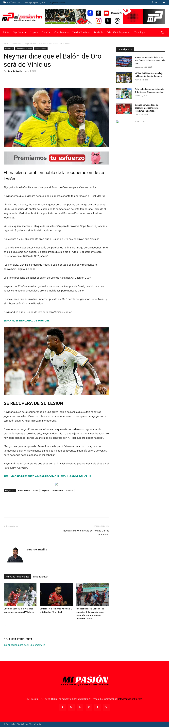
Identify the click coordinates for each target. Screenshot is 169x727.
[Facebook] (152, 3)
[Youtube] (164, 3)
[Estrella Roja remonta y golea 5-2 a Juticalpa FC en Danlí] (56, 594)
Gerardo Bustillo (14, 71)
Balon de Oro (24, 490)
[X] (160, 3)
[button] (162, 32)
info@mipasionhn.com (130, 698)
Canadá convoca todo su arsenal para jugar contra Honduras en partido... (146, 108)
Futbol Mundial (41, 48)
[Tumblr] (97, 707)
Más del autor (40, 576)
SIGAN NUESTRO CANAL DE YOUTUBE (27, 320)
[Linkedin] (80, 707)
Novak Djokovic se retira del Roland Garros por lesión (86, 532)
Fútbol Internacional (24, 48)
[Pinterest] (22, 78)
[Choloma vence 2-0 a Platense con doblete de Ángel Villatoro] (20, 594)
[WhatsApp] (29, 78)
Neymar (45, 490)
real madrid (57, 490)
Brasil (35, 490)
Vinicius (69, 490)
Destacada (16, 43)
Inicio (6, 43)
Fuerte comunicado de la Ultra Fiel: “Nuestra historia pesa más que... (150, 60)
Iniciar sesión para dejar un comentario (24, 644)
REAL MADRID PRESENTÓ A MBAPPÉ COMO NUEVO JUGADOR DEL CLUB (47, 476)
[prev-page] (6, 625)
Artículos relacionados (17, 576)
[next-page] (11, 625)
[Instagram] (156, 3)
